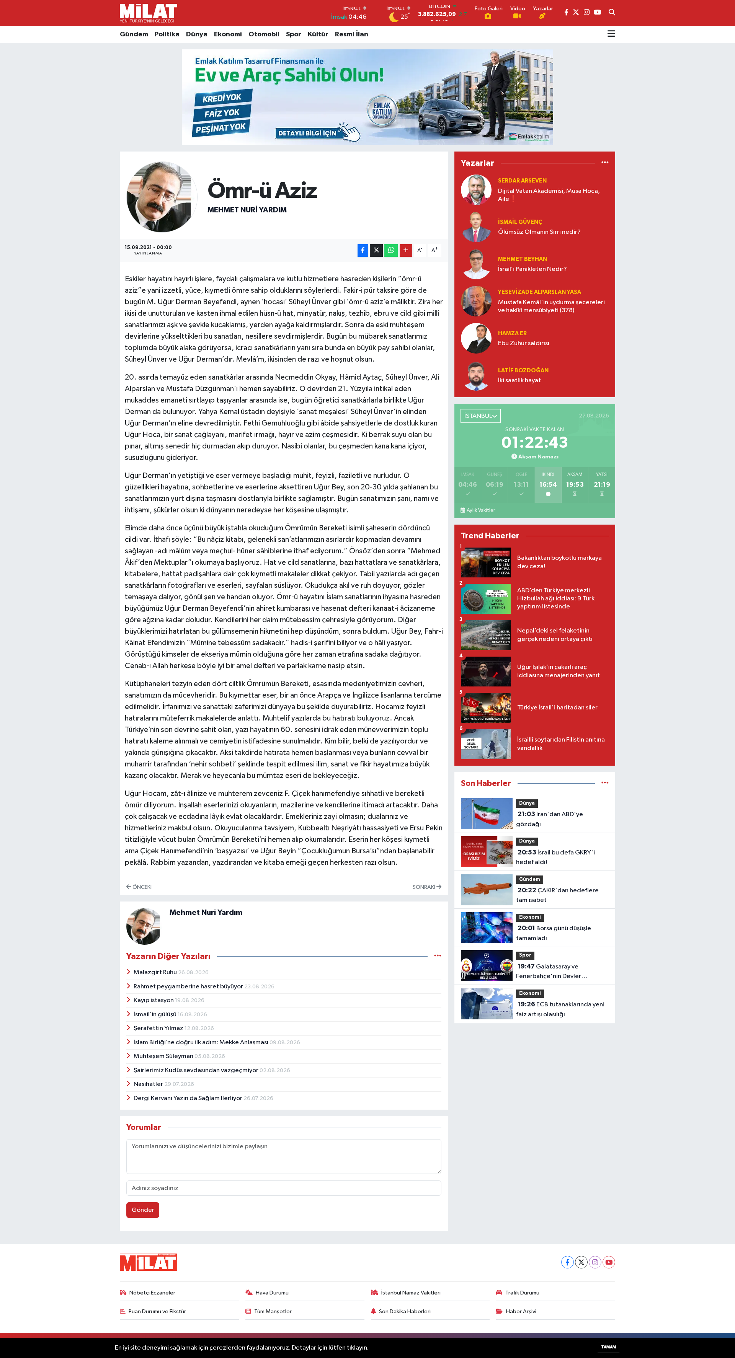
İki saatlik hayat (519, 380)
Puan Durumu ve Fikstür (157, 1311)
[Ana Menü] (611, 34)
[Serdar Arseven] (476, 190)
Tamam (608, 1347)
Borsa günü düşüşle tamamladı (553, 933)
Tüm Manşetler (273, 1311)
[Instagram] (595, 1262)
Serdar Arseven (522, 181)
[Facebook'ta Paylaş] (363, 250)
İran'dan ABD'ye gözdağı (549, 819)
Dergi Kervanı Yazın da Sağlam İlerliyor (188, 1098)
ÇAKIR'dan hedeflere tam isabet (557, 895)
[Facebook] (567, 1262)
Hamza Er (512, 333)
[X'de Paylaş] (376, 250)
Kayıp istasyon (154, 1000)
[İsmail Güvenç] (476, 227)
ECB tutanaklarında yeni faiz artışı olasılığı (560, 1009)
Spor (293, 34)
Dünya (196, 34)
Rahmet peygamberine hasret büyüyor (189, 986)
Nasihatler (149, 1084)
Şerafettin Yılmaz (159, 1028)
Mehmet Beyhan (522, 259)
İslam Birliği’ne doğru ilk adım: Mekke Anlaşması (202, 1042)
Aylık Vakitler (481, 510)
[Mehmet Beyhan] (476, 264)
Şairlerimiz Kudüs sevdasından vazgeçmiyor (197, 1070)
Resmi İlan (351, 34)
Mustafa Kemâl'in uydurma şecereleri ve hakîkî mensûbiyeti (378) (551, 306)
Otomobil (263, 34)
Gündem (134, 34)
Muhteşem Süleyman (164, 1056)
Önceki (141, 887)
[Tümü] (605, 163)
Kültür (318, 34)
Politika (167, 34)
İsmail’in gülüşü (156, 1014)
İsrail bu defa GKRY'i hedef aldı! (555, 857)
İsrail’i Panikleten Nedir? (532, 269)
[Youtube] (609, 1262)
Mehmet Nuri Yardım (247, 210)
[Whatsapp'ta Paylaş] (391, 250)
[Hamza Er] (476, 338)
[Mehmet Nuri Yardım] (162, 197)
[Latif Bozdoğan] (476, 375)
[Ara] (612, 13)
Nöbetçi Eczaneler (152, 1293)
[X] (581, 1262)
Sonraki (424, 887)
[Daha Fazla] (406, 250)
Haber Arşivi (521, 1311)
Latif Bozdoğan (523, 370)
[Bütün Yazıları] (437, 956)
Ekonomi (228, 34)
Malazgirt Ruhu (156, 972)
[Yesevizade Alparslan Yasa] (476, 301)
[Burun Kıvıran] (367, 97)
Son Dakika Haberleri (405, 1311)
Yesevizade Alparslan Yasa (539, 292)
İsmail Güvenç (520, 222)
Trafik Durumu (522, 1293)
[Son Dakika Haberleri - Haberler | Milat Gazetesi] (148, 13)
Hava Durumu (272, 1293)
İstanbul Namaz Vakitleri (411, 1293)
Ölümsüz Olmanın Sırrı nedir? (539, 232)
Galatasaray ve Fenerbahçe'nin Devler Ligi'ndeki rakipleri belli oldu (556, 972)
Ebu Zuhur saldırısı (523, 343)
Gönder (143, 1210)
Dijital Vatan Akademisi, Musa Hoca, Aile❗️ (549, 195)
